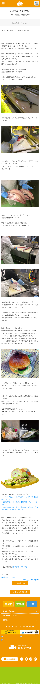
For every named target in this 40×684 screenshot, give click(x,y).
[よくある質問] (9, 659)
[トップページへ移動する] (20, 647)
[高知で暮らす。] (10, 632)
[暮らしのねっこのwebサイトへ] (2, 636)
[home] (20, 3)
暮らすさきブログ (11, 626)
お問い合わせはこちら (20, 592)
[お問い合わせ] (35, 659)
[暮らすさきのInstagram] (31, 659)
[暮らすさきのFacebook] (22, 659)
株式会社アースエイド (10, 577)
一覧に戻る (19, 583)
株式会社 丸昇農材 (30, 580)
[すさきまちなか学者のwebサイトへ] (2, 640)
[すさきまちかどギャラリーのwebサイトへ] (21, 636)
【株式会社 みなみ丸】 (20, 567)
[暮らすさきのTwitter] (26, 659)
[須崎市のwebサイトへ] (29, 632)
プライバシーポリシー (27, 626)
